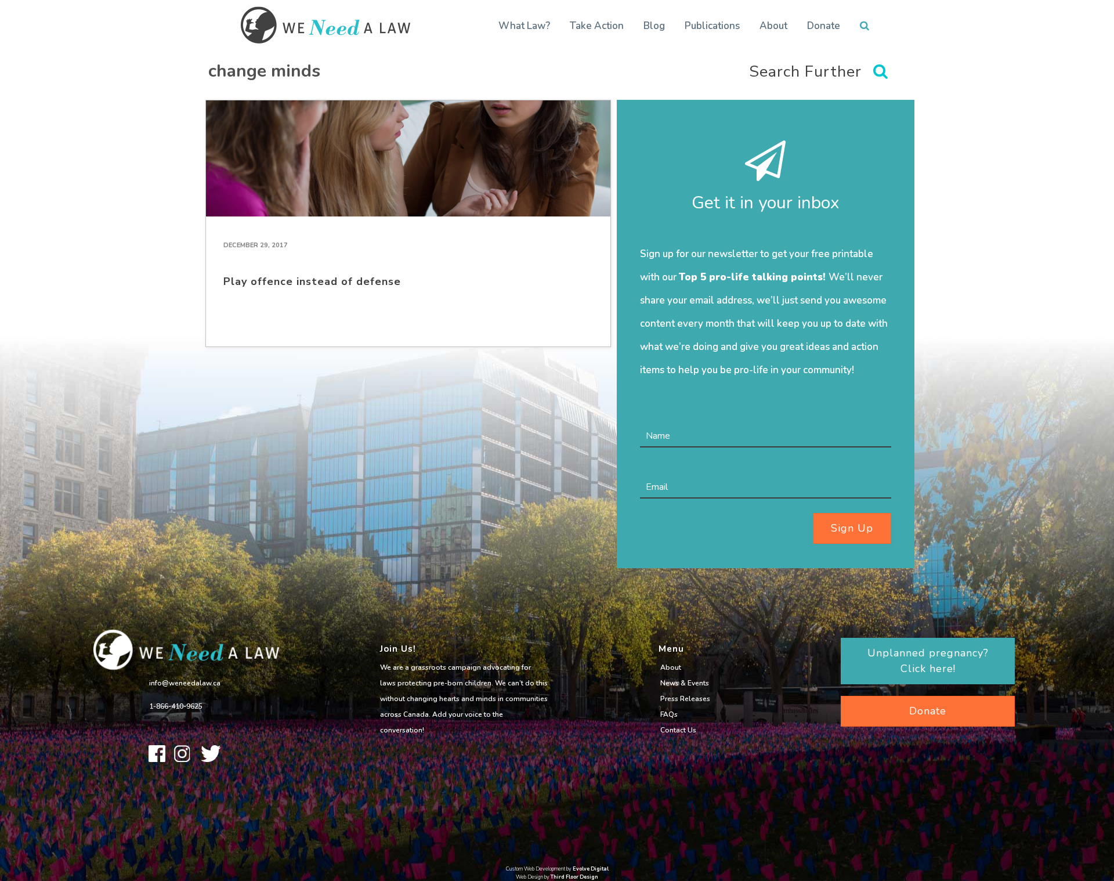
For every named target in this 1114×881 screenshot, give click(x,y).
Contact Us (678, 730)
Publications (712, 26)
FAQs (669, 714)
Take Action (597, 26)
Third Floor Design (574, 876)
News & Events (684, 683)
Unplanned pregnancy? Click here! (928, 661)
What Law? (524, 26)
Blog (654, 26)
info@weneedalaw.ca (184, 683)
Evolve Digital (591, 868)
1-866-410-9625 (175, 706)
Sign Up (852, 528)
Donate (823, 26)
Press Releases (685, 698)
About (773, 26)
